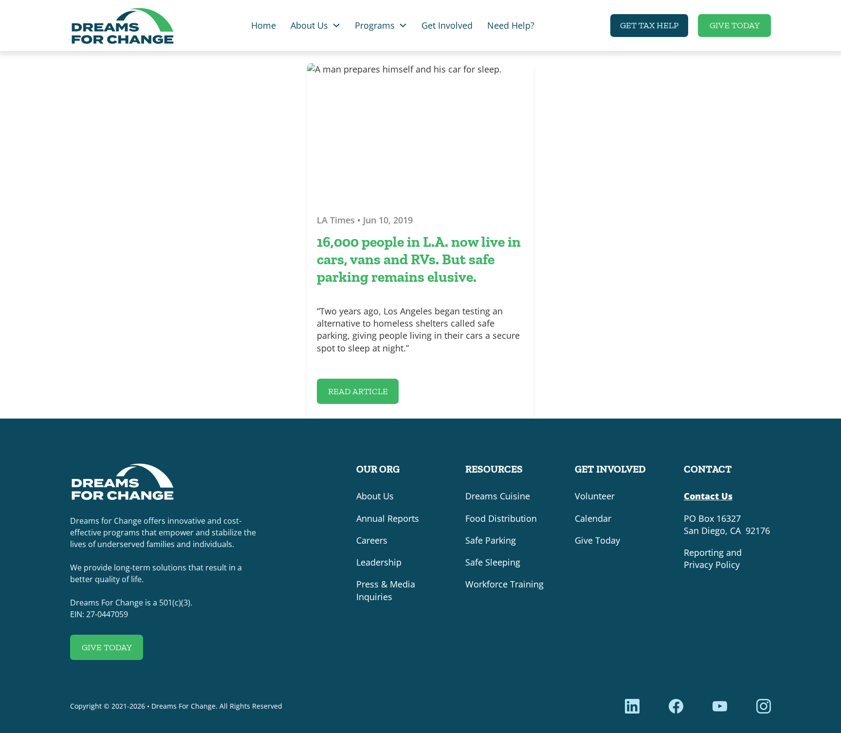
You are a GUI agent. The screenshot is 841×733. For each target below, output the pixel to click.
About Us (309, 25)
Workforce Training (504, 584)
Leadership (379, 562)
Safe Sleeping (492, 562)
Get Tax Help (649, 25)
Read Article (358, 391)
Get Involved (447, 25)
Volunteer (595, 496)
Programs (375, 25)
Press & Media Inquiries (385, 590)
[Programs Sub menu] (403, 25)
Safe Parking (490, 540)
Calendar (593, 518)
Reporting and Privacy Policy (713, 558)
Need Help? (510, 25)
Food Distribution (501, 518)
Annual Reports (387, 518)
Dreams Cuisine (497, 496)
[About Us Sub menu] (336, 25)
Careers (371, 540)
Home (263, 25)
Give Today (735, 25)
